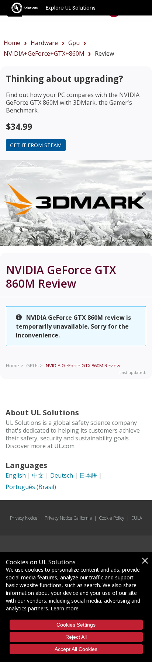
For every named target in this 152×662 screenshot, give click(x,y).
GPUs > (34, 365)
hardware (44, 43)
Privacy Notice (24, 518)
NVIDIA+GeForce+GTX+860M (44, 53)
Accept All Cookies (76, 649)
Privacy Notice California (68, 518)
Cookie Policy (111, 518)
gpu (74, 43)
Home (12, 43)
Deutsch (61, 475)
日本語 (88, 475)
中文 (38, 475)
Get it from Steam (36, 145)
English (16, 475)
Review (83, 365)
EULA (136, 518)
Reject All (76, 637)
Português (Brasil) (31, 487)
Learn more (65, 608)
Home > (14, 365)
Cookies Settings (76, 625)
